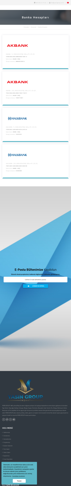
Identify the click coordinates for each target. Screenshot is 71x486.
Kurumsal (33, 27)
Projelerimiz (6, 442)
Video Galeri (6, 452)
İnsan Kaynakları (7, 459)
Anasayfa (26, 27)
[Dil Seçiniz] (68, 3)
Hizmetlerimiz (7, 439)
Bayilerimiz (6, 456)
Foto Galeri (6, 449)
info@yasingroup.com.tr (57, 3)
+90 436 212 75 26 (40, 3)
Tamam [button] (19, 481)
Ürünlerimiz (6, 436)
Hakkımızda (6, 432)
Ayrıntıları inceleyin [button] (18, 476)
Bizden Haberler (8, 446)
